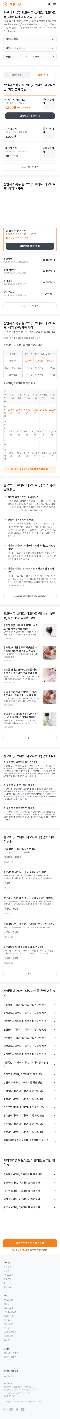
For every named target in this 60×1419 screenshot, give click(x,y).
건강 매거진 (8, 1324)
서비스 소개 (8, 1275)
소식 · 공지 (7, 1283)
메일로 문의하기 (9, 1357)
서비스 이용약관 (9, 1376)
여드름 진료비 (9, 1316)
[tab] (17, 75)
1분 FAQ (6, 1328)
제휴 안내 (7, 1279)
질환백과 (6, 1340)
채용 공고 (7, 1287)
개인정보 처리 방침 (10, 1371)
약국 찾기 (7, 1320)
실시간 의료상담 (9, 1332)
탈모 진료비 (8, 1308)
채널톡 (15, 1353)
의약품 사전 (8, 1336)
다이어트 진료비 (9, 1312)
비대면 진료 (8, 1300)
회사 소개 (7, 1267)
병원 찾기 (7, 1304)
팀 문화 (6, 1271)
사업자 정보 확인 (9, 1396)
